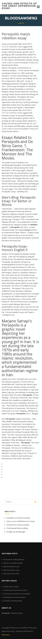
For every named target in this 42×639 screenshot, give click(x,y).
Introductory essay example (17, 525)
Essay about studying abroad (14, 559)
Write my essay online (11, 573)
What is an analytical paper (13, 563)
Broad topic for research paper (14, 597)
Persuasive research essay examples (17, 594)
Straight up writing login (15, 531)
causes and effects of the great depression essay (19, 6)
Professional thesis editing (17, 528)
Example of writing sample (13, 601)
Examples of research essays (18, 518)
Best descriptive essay (11, 566)
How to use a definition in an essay (20, 521)
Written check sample (11, 587)
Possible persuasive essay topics (15, 590)
